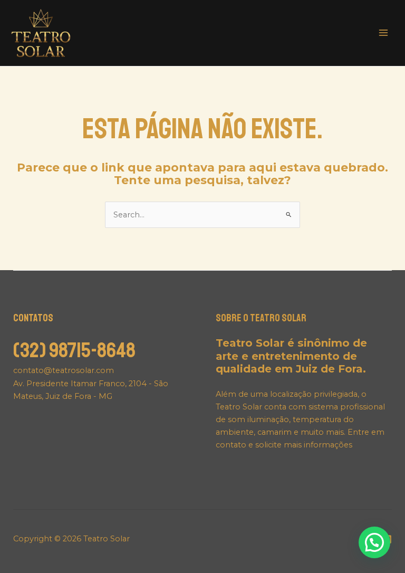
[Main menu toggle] (383, 33)
